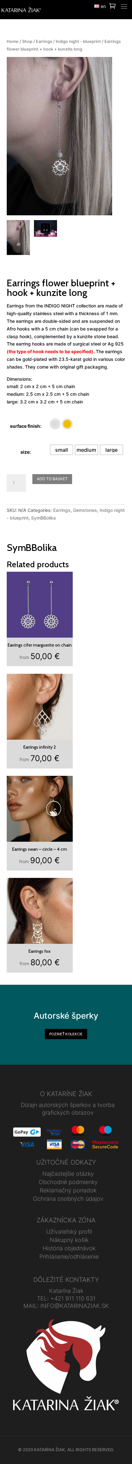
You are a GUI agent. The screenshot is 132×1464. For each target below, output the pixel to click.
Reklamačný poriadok (68, 1190)
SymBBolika (43, 518)
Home (13, 41)
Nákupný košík (69, 1240)
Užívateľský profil (69, 1231)
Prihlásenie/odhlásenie (69, 1256)
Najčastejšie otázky (68, 1173)
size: (26, 452)
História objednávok (69, 1248)
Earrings (44, 41)
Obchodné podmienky (68, 1182)
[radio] (55, 424)
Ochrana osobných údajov (68, 1198)
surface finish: (25, 426)
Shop (27, 41)
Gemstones (85, 510)
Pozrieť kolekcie (66, 1033)
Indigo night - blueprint (78, 41)
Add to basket (52, 478)
